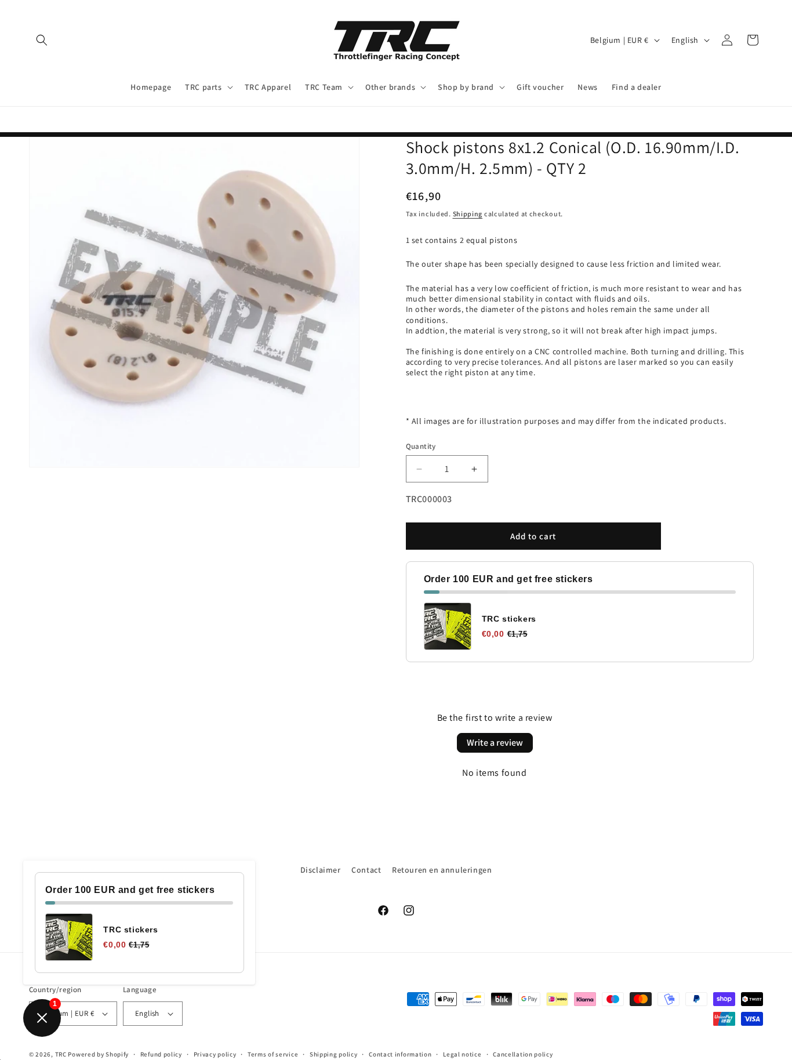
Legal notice (462, 1054)
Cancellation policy (523, 1054)
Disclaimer (320, 870)
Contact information (400, 1054)
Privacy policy (215, 1054)
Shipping (468, 213)
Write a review (495, 742)
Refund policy (161, 1054)
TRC (61, 1054)
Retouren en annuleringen (442, 870)
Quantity (421, 446)
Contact (366, 870)
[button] (42, 40)
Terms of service (273, 1054)
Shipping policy (334, 1054)
